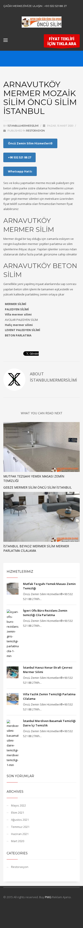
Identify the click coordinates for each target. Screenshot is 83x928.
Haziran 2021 (20, 834)
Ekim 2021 (17, 813)
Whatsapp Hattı (20, 171)
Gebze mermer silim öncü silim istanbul (37, 487)
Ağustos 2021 (20, 820)
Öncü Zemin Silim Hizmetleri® (30, 143)
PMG (48, 897)
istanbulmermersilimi (23, 125)
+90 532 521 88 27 (19, 157)
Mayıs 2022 (18, 805)
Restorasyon (35, 130)
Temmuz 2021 (20, 827)
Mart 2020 (17, 841)
